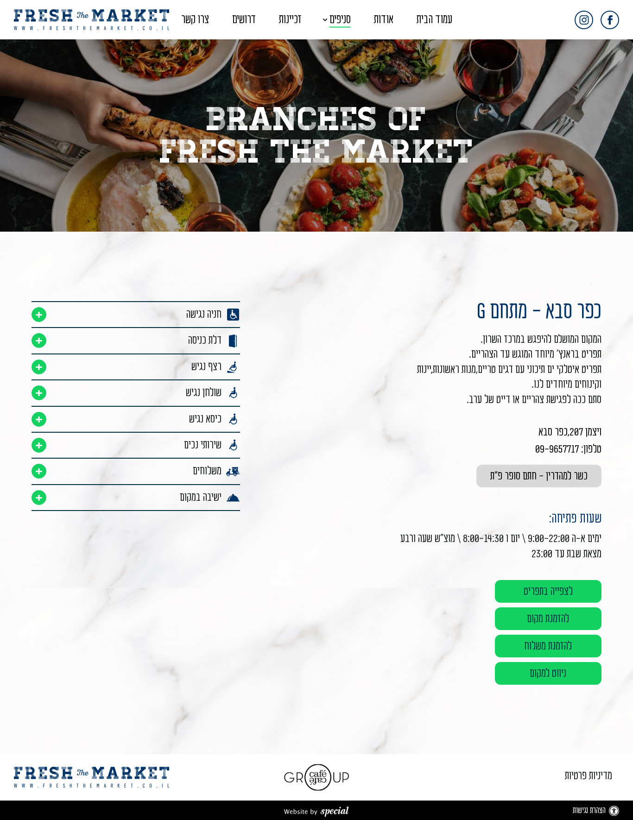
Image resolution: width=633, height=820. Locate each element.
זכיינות (290, 19)
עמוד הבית (434, 19)
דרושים (244, 19)
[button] (317, 19)
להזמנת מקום (548, 618)
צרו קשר (195, 19)
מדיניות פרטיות (588, 775)
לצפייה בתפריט (548, 591)
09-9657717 (557, 449)
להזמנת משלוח (548, 646)
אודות (383, 19)
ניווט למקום (548, 673)
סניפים (340, 19)
